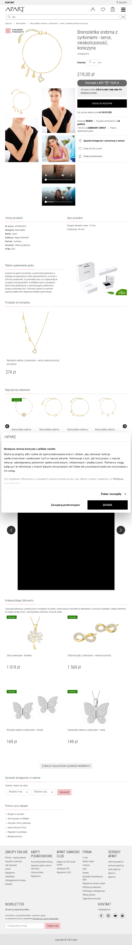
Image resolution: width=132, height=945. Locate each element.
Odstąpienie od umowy (15, 880)
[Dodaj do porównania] (79, 156)
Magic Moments (21, 237)
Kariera (85, 873)
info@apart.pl (104, 909)
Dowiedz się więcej (89, 92)
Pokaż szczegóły (111, 493)
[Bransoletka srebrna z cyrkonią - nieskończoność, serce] (80, 407)
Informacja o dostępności (93, 891)
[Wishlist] (103, 9)
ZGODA (107, 504)
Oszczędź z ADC (102, 82)
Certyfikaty (10, 876)
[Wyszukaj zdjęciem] (15, 31)
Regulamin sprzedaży (17, 832)
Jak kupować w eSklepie (18, 818)
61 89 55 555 (105, 112)
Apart (14, 234)
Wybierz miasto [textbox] (16, 791)
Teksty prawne (88, 895)
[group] (24, 426)
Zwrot (7, 869)
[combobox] (92, 63)
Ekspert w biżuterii (15, 814)
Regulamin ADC (64, 872)
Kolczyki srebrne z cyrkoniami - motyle (25, 730)
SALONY (122, 2)
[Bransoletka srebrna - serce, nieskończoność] (52, 407)
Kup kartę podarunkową (41, 862)
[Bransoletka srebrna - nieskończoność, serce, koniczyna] (107, 407)
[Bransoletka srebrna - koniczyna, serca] (24, 407)
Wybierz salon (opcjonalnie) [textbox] (42, 791)
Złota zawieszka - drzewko (19, 655)
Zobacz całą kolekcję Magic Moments (66, 766)
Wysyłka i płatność (13, 861)
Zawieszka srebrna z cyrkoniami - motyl (86, 730)
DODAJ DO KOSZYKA (102, 103)
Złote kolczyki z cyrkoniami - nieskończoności (89, 655)
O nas (85, 857)
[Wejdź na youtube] (115, 915)
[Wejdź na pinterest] (122, 915)
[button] (66, 529)
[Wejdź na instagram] (108, 915)
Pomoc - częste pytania (15, 857)
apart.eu (112, 877)
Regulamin (10, 873)
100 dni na (91, 128)
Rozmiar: (81, 62)
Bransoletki (21, 23)
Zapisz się (52, 925)
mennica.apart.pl (115, 862)
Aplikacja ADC (63, 868)
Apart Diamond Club (16, 827)
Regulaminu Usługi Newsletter (45, 918)
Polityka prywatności (91, 887)
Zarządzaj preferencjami (65, 504)
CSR (84, 869)
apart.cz (112, 873)
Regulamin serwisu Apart (93, 883)
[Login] (93, 9)
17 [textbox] (90, 62)
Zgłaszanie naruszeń (91, 898)
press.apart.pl (114, 869)
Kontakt (8, 884)
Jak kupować (11, 865)
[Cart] (112, 10)
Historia (86, 865)
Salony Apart (88, 861)
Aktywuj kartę (37, 872)
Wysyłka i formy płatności (19, 823)
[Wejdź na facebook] (101, 915)
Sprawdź (64, 792)
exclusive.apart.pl (116, 865)
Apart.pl (8, 23)
